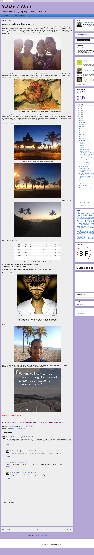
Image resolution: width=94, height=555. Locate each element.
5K (85, 220)
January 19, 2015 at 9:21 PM (28, 451)
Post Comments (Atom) (41, 535)
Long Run (17, 428)
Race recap (88, 221)
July (80, 128)
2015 (79, 116)
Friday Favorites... (87, 60)
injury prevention (89, 230)
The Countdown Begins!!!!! (85, 168)
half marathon (85, 224)
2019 (79, 108)
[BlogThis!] (28, 426)
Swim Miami (89, 232)
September (82, 124)
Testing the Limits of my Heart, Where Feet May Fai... (86, 188)
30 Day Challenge (81, 227)
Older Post (68, 529)
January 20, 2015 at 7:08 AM (28, 472)
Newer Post (6, 529)
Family (79, 215)
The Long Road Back (82, 47)
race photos (89, 227)
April (80, 134)
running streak (87, 215)
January (81, 140)
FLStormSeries (10, 428)
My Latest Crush (86, 77)
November (82, 120)
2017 (79, 112)
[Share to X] (29, 426)
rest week (79, 238)
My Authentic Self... (83, 166)
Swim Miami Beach (86, 239)
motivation (83, 217)
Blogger (60, 544)
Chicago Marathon (81, 228)
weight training (80, 233)
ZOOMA (78, 232)
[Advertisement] (37, 516)
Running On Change (11, 437)
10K (85, 233)
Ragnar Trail (83, 238)
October (81, 122)
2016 (79, 114)
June (80, 130)
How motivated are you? (84, 195)
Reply (7, 444)
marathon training (82, 223)
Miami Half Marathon (86, 231)
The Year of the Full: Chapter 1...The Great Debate (86, 201)
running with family (81, 237)
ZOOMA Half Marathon (86, 234)
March (81, 136)
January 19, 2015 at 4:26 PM (20, 462)
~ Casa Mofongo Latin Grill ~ (85, 183)
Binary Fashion (80, 239)
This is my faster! (14, 451)
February (81, 138)
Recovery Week (80, 230)
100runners (89, 238)
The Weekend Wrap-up (84, 185)
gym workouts (90, 233)
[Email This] (27, 426)
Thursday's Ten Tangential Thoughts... (85, 177)
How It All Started (18, 15)
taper (27, 428)
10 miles (87, 237)
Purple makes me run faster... (86, 197)
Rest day (80, 221)
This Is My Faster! (16, 6)
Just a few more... (83, 199)
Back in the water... (83, 191)
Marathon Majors (81, 236)
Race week (90, 220)
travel (89, 223)
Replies (10, 448)
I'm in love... (82, 193)
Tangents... (81, 147)
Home (6, 15)
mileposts (23, 428)
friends (83, 218)
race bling (83, 232)
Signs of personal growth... (85, 179)
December (82, 118)
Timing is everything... (84, 164)
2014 (79, 205)
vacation (78, 234)
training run (81, 213)
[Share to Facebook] (31, 426)
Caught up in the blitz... (84, 149)
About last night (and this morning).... (85, 171)
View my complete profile (82, 29)
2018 (79, 110)
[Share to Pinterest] (32, 426)
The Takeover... (82, 145)
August (81, 126)
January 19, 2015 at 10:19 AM (25, 437)
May (80, 132)
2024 (79, 106)
